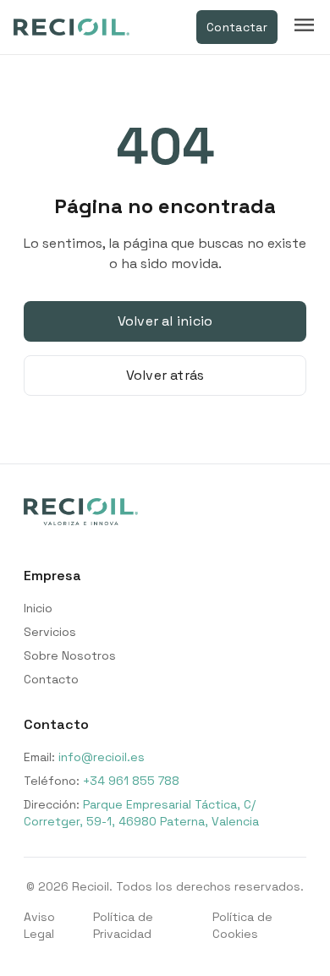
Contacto (51, 679)
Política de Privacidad (123, 925)
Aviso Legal (39, 925)
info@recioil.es (101, 757)
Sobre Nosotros (70, 655)
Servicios (50, 631)
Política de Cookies (242, 925)
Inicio (38, 608)
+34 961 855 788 (131, 780)
